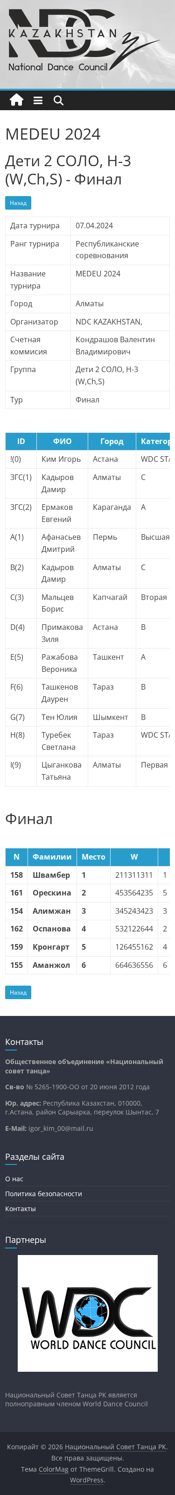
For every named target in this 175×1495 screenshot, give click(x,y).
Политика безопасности (43, 1193)
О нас (14, 1178)
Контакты (20, 1208)
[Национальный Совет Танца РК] (16, 100)
